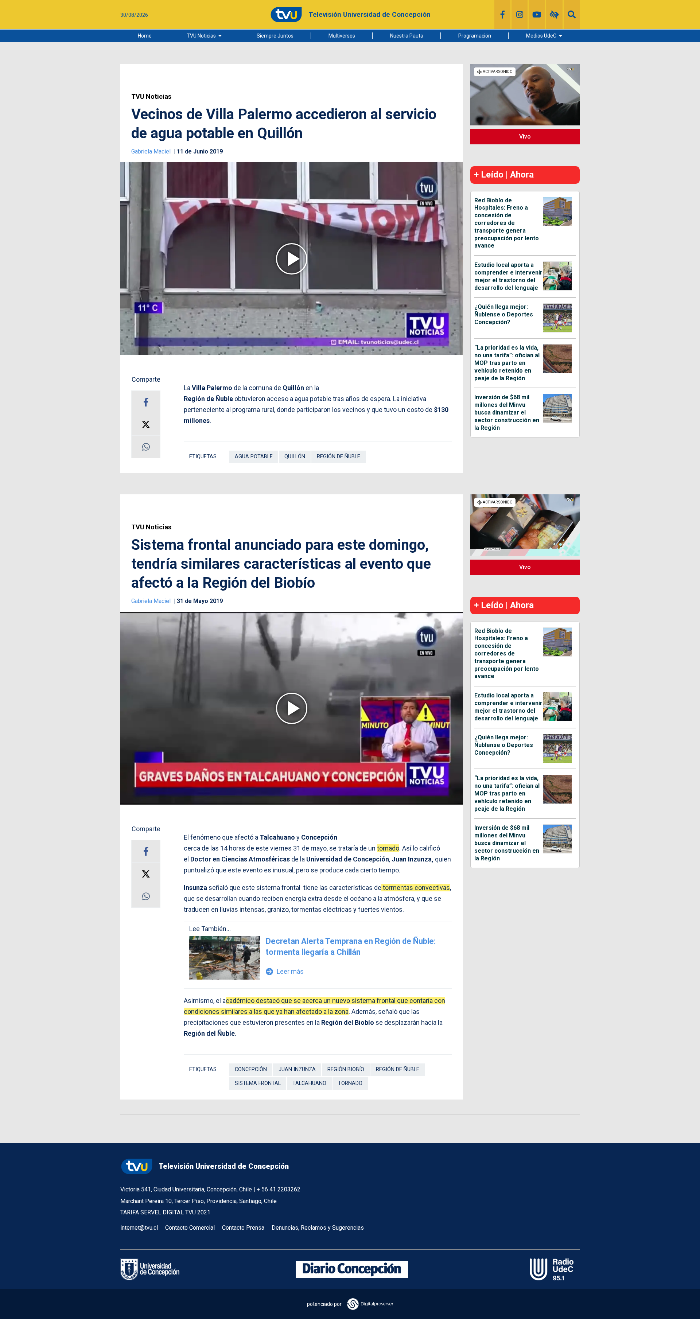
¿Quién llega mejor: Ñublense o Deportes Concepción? (503, 314)
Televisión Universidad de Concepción (224, 1166)
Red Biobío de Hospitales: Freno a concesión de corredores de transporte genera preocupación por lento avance (506, 223)
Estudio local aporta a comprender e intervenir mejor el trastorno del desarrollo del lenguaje (508, 276)
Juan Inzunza (297, 1069)
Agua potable (254, 457)
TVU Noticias (201, 36)
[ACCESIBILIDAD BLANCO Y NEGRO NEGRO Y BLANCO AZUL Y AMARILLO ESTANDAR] (554, 14)
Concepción (251, 1069)
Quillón (294, 457)
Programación (474, 36)
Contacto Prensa (243, 1227)
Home (145, 36)
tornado (350, 1083)
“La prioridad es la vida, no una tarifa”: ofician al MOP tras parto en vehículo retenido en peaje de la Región (507, 362)
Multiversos (341, 36)
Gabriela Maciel (151, 151)
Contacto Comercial (190, 1227)
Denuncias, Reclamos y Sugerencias (318, 1227)
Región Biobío (345, 1069)
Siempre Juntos (275, 36)
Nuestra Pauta (406, 36)
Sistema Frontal (258, 1083)
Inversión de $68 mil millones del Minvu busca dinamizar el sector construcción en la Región (506, 412)
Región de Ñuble (338, 457)
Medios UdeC (541, 36)
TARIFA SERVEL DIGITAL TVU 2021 (165, 1212)
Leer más (285, 971)
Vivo (525, 136)
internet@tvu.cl (139, 1227)
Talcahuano (309, 1083)
